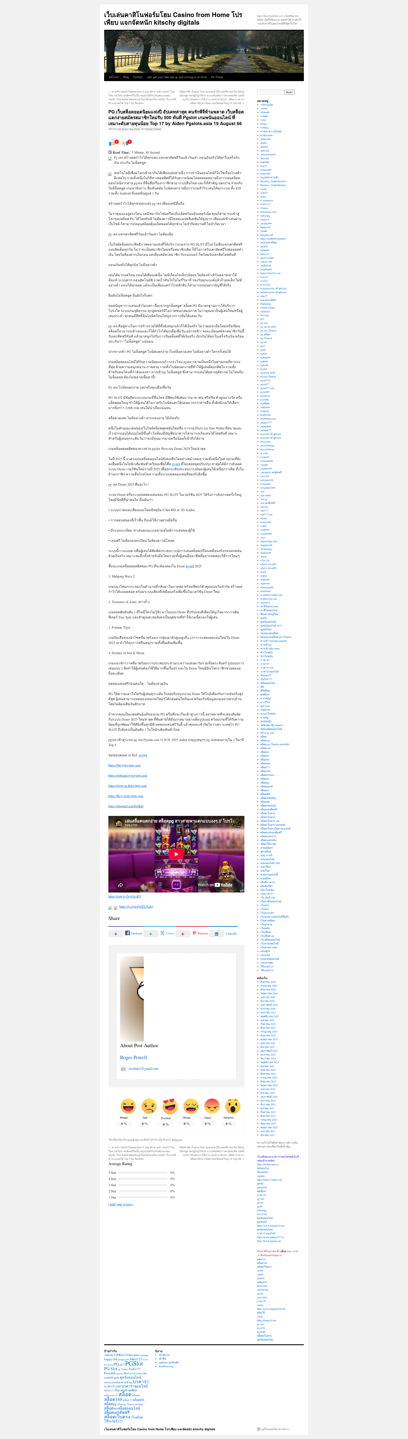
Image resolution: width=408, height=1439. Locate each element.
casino (264, 188)
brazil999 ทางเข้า (270, 177)
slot (262, 491)
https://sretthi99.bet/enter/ (273, 238)
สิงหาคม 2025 (268, 1027)
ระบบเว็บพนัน (268, 713)
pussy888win (267, 449)
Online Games (268, 307)
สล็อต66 (265, 759)
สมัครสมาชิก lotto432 (272, 725)
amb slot (265, 150)
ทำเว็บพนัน (267, 652)
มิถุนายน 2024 (268, 1081)
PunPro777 (134, 1369)
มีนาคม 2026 (268, 1001)
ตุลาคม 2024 (267, 1066)
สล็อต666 (266, 763)
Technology (266, 549)
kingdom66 (266, 269)
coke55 (264, 192)
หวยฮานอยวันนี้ (269, 874)
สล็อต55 (265, 755)
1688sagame (267, 104)
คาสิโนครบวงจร (269, 606)
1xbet (260, 1316)
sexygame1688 (268, 487)
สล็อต (264, 736)
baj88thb (265, 162)
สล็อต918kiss (268, 775)
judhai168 (262, 1282)
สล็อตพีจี (265, 794)
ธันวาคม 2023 (268, 1104)
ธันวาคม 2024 (268, 1058)
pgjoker (264, 361)
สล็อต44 (265, 752)
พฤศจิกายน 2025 (270, 1016)
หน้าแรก (114, 77)
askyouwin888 (268, 154)
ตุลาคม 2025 (267, 1020)
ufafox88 (265, 583)
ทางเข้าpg (133, 1139)
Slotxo (264, 518)
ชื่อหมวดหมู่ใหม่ (269, 614)
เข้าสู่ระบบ (164, 1354)
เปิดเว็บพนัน (267, 889)
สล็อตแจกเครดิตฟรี (271, 832)
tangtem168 (266, 545)
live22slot (265, 284)
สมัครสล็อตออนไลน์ (271, 729)
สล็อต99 (265, 778)
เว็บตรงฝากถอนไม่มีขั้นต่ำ (275, 916)
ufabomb (265, 579)
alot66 (264, 142)
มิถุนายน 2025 (268, 1035)
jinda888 (265, 250)
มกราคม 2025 (268, 1054)
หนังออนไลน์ (267, 859)
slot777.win (266, 514)
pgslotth (265, 399)
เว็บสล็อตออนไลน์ (270, 939)
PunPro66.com (268, 418)
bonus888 (266, 173)
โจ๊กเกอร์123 (267, 966)
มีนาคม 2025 (268, 1046)
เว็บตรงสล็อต (268, 920)
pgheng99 (266, 357)
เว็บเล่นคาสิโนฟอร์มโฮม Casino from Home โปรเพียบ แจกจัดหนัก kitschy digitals (173, 18)
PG (160, 1139)
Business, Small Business (273, 181)
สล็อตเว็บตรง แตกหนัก (273, 824)
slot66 (260, 1274)
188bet (264, 108)
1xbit (263, 120)
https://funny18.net (266, 1320)
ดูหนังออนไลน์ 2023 (271, 625)
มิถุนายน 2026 (268, 989)
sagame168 (266, 468)
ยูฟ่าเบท (265, 706)
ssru (263, 537)
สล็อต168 (266, 748)
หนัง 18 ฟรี (266, 855)
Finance (264, 208)
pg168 (264, 342)
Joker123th (266, 261)
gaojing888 (266, 223)
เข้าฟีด (162, 1358)
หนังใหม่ (265, 870)
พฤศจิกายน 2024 (270, 1062)
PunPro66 (266, 414)
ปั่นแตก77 (266, 675)
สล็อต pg (265, 740)
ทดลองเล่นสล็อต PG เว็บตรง (276, 637)
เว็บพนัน (265, 928)
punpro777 (266, 422)
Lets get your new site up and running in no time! (177, 77)
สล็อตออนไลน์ (268, 805)
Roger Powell (153, 128)
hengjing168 (267, 234)
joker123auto (267, 257)
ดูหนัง (264, 617)
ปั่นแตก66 (262, 1172)
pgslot (176, 464)
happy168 (266, 227)
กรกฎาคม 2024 (269, 1077)
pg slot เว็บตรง (268, 330)
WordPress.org (166, 1366)
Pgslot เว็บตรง (268, 376)
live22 (145, 1359)
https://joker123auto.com (269, 1179)
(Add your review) (120, 1204)
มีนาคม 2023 (268, 1135)
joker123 (265, 254)
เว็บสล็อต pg (267, 935)
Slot (126, 1373)
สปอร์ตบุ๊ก (266, 721)
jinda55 (264, 246)
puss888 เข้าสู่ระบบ (271, 434)
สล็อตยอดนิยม (268, 798)
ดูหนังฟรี (262, 1221)
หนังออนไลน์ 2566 (270, 863)
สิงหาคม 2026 (268, 981)
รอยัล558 (265, 709)
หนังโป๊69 (266, 866)
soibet (263, 526)
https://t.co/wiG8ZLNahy (136, 906)
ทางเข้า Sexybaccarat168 (274, 640)
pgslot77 (265, 384)
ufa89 (263, 572)
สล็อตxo (265, 790)
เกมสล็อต (266, 878)
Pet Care (265, 315)
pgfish (264, 353)
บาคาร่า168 (267, 667)
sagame (264, 464)
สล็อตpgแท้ (267, 786)
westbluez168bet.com (271, 594)
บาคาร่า (265, 660)
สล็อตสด (265, 801)
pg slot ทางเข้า (268, 326)
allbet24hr (266, 139)
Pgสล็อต (265, 403)
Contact (138, 77)
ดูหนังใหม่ (266, 629)
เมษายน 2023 (268, 1131)
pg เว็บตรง (266, 338)
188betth (265, 112)
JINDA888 (262, 1289)
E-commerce (267, 200)
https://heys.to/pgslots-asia (125, 796)
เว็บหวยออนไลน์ (269, 943)
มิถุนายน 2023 (268, 1123)
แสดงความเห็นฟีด (169, 1362)
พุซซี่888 (265, 694)
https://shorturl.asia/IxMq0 (125, 806)
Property (265, 411)
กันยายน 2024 (268, 1069)
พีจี (262, 686)
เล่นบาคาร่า (267, 893)
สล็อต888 (266, 771)
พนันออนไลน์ (268, 683)
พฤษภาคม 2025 (269, 1039)
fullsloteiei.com (268, 211)
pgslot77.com (267, 388)
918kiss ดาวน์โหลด (271, 131)
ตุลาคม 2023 (267, 1108)
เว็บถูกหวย (266, 924)
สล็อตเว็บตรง (268, 813)
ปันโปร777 (266, 679)
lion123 (264, 277)
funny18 (265, 219)
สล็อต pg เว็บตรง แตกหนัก (275, 744)
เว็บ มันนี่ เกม (268, 897)
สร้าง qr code (267, 732)
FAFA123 (266, 204)
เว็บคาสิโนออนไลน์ (271, 901)
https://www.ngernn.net (269, 1241)
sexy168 (265, 476)
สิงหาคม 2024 (268, 1073)
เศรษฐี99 (265, 951)
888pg (264, 123)
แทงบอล (265, 955)
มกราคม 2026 (268, 1008)
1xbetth (264, 116)
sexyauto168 (267, 480)
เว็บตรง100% (268, 912)
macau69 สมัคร (268, 300)
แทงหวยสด (267, 962)
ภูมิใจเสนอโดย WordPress (275, 1429)
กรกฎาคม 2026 (269, 985)
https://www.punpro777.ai (270, 1237)
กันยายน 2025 (268, 1024)
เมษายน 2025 (268, 1043)
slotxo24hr (266, 522)
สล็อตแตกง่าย (268, 836)
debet (263, 196)
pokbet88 (265, 407)
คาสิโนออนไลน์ (269, 610)
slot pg (264, 499)
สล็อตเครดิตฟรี (269, 809)
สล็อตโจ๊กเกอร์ (268, 843)
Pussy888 (266, 441)
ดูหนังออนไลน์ (268, 621)
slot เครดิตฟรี (268, 503)
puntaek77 (266, 430)
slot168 (264, 506)
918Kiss (265, 127)
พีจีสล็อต (265, 690)
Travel (264, 556)
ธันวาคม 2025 (268, 1012)
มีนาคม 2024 (268, 1092)
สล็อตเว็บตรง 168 (270, 820)
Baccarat (265, 158)
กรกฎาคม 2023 (269, 1119)
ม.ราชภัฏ (266, 698)
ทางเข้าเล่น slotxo (270, 648)
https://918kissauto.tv (268, 1164)
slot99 (260, 1270)
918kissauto (267, 135)
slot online (266, 495)
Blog (126, 77)
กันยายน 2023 (268, 1112)
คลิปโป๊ (261, 1312)
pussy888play (268, 445)
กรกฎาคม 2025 (269, 1031)
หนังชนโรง (263, 1168)
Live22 (264, 280)
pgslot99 (265, 391)
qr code (264, 453)
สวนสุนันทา (267, 847)
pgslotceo (265, 395)
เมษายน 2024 (268, 1089)
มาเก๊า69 (265, 702)
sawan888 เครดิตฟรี (271, 472)
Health (264, 231)
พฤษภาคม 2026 (269, 993)
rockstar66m (267, 460)
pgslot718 (266, 380)
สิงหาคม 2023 (268, 1115)
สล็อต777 (266, 767)
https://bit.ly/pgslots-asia (124, 765)
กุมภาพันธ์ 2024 (269, 1096)
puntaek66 (266, 426)
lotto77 (264, 296)
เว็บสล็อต (266, 932)
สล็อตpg (265, 782)
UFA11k (265, 560)
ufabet (264, 575)
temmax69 (266, 552)
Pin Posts (217, 77)
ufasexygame (267, 587)
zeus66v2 (265, 602)
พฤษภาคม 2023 (269, 1127)
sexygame (265, 483)
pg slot (264, 323)
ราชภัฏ (264, 717)
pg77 (263, 346)
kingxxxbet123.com (270, 273)
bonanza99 (266, 169)
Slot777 (264, 510)
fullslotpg (265, 215)
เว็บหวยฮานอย (269, 947)
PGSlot (134, 1363)
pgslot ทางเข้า (268, 372)
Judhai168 (266, 265)
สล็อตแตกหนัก (268, 840)
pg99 (263, 349)
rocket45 (265, 457)
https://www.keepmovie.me (271, 1225)
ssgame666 (266, 533)
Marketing (266, 303)
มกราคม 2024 (268, 1100)
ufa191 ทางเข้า (269, 564)
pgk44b (264, 365)
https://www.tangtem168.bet (271, 1308)
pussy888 (262, 1187)
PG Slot (111, 1368)
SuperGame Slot (269, 541)
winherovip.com (269, 598)
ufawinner (266, 591)
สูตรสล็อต (266, 851)
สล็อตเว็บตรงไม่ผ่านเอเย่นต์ (276, 828)
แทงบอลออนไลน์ (270, 958)
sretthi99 (265, 529)
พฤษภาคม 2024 (269, 1085)
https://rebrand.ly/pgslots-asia (127, 775)
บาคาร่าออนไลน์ (270, 671)
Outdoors (265, 311)
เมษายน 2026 (268, 997)
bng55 (264, 165)
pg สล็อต (265, 334)
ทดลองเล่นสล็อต (269, 633)
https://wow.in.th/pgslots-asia (127, 785)
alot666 (264, 146)
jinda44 (261, 1278)
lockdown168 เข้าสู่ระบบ (273, 288)
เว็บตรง (265, 905)
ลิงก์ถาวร (177, 1139)
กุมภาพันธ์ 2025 (269, 1050)
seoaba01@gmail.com (143, 1068)
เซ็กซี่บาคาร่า (268, 882)
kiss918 (261, 1328)
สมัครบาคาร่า (111, 1395)
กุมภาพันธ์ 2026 (269, 1004)
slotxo (260, 1305)
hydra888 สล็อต (269, 242)
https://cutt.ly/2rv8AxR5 (124, 896)
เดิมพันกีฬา (267, 886)
